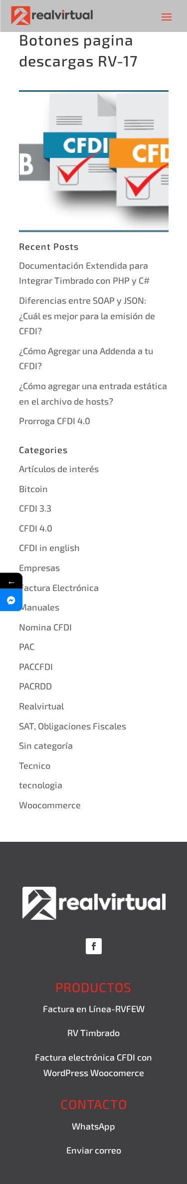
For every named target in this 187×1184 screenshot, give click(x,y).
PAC (26, 646)
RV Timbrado (93, 1032)
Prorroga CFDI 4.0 (54, 420)
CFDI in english (49, 547)
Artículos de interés (59, 468)
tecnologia (40, 784)
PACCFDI (36, 666)
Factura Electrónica (59, 587)
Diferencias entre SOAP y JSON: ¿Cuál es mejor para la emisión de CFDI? (87, 315)
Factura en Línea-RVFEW (94, 1008)
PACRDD (35, 685)
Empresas (39, 567)
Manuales (39, 606)
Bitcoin (33, 488)
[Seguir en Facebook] (94, 946)
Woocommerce (50, 804)
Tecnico (34, 765)
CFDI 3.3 (35, 508)
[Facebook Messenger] (11, 600)
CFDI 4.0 (35, 528)
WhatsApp (93, 1126)
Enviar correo (93, 1150)
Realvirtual (41, 705)
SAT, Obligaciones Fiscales (72, 725)
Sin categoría (46, 745)
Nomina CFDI (45, 626)
